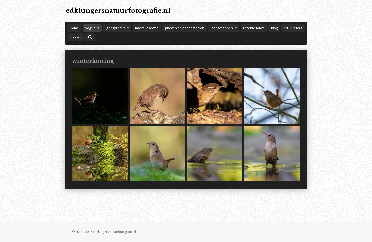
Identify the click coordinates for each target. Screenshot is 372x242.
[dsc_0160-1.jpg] (100, 153)
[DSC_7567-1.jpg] (272, 96)
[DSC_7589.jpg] (157, 153)
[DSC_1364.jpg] (214, 96)
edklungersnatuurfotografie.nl (118, 11)
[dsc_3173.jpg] (100, 96)
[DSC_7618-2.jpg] (214, 153)
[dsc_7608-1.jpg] (272, 153)
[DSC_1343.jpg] (157, 96)
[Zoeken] (90, 37)
